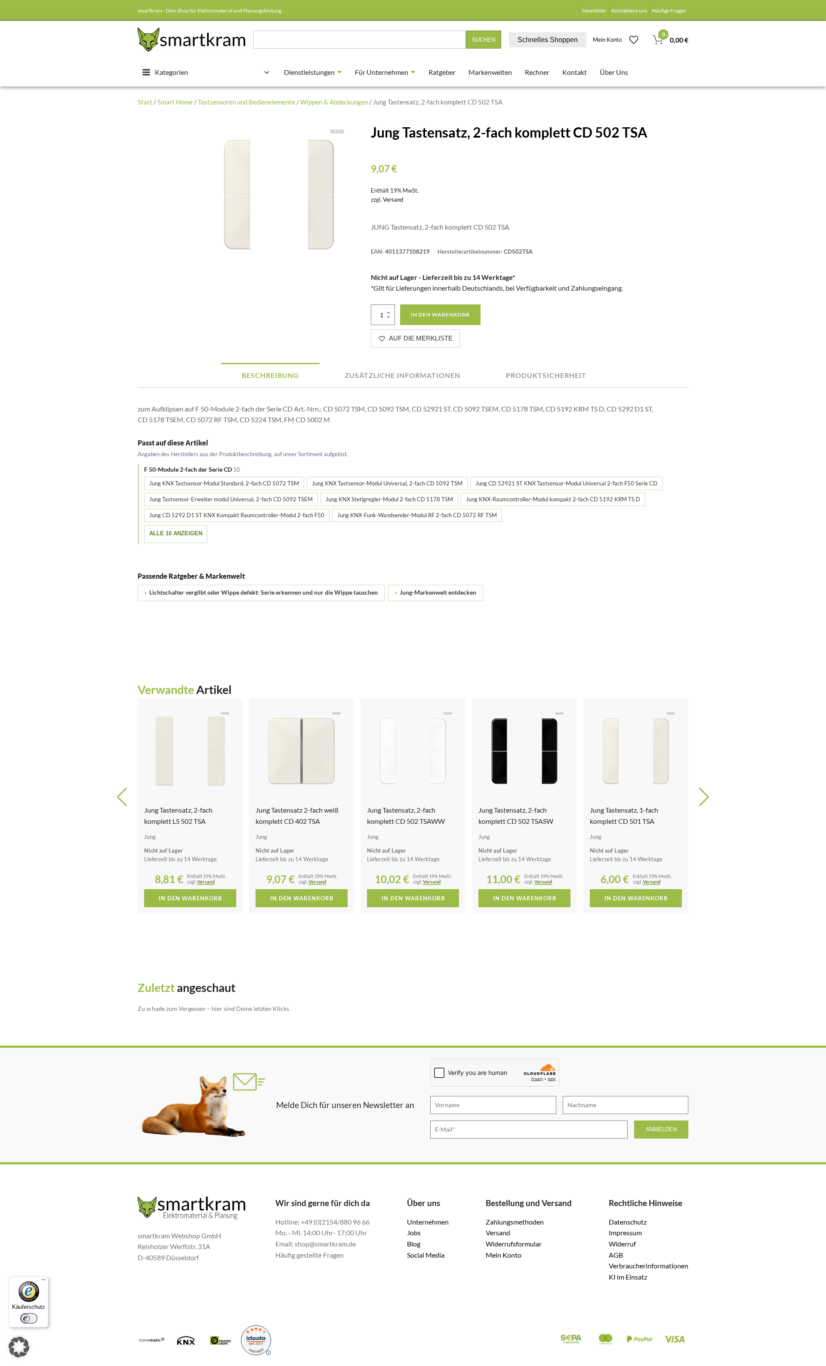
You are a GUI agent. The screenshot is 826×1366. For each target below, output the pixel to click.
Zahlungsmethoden (515, 1222)
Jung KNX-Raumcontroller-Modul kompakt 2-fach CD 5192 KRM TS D (553, 499)
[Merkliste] (633, 39)
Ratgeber (442, 72)
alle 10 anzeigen (175, 534)
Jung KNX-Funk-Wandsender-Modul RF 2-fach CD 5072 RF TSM (417, 515)
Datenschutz (628, 1222)
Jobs (414, 1232)
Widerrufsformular (514, 1244)
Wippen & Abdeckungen (334, 102)
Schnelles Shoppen (548, 39)
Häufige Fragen (669, 10)
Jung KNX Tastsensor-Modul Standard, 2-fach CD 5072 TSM (224, 483)
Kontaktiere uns (629, 10)
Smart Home (175, 102)
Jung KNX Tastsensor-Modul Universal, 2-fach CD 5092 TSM (387, 483)
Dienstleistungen (309, 72)
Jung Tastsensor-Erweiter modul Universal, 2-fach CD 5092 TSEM (231, 499)
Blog (413, 1244)
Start (145, 102)
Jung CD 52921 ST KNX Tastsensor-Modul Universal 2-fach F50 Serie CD (566, 483)
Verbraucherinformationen (648, 1266)
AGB (616, 1255)
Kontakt (574, 72)
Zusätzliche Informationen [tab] (402, 375)
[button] (122, 797)
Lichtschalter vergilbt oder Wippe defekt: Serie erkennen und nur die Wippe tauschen (261, 592)
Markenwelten (490, 72)
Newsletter (594, 10)
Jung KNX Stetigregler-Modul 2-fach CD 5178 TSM (389, 499)
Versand (393, 199)
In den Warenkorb (440, 314)
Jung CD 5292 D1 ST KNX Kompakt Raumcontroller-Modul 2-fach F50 (236, 515)
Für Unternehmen (381, 72)
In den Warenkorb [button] (190, 898)
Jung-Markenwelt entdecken (435, 592)
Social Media (425, 1255)
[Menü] (43, 1282)
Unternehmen (428, 1222)
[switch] (28, 1318)
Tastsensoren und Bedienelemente (246, 102)
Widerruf (622, 1244)
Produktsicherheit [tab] (546, 375)
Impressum (625, 1232)
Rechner (537, 72)
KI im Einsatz (628, 1277)
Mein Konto (607, 39)
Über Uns (614, 72)
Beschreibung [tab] (270, 375)
